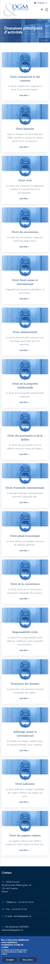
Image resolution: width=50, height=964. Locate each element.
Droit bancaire (25, 128)
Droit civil (25, 180)
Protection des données (25, 683)
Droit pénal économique (25, 535)
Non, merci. (28, 960)
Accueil (44, 40)
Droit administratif (25, 332)
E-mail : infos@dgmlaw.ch (18, 916)
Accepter (10, 960)
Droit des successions (25, 231)
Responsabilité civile (25, 632)
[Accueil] (16, 9)
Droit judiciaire (25, 783)
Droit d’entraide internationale (25, 487)
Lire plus (23, 95)
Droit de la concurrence (25, 583)
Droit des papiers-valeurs (25, 835)
